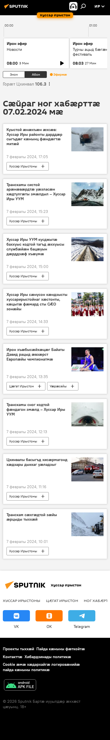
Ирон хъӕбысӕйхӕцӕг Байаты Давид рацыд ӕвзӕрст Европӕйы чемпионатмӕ (35, 354)
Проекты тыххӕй (18, 648)
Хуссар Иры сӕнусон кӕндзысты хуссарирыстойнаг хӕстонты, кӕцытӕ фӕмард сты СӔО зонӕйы (36, 301)
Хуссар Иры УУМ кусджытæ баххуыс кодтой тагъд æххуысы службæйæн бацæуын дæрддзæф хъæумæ (35, 246)
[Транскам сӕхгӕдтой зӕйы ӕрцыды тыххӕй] (87, 524)
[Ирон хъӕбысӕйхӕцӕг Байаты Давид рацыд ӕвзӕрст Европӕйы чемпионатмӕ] (87, 359)
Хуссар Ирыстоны (23, 166)
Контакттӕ (12, 656)
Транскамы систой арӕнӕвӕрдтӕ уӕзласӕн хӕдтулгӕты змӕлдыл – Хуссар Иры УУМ (35, 191)
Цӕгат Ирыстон (21, 386)
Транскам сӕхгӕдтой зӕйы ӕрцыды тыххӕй (31, 517)
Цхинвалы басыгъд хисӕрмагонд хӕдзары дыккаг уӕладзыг (36, 462)
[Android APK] (20, 685)
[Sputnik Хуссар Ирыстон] (17, 8)
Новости (14, 49)
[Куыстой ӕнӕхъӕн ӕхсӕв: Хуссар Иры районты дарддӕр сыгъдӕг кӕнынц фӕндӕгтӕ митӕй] (87, 139)
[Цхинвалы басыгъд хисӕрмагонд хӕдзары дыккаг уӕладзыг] (87, 469)
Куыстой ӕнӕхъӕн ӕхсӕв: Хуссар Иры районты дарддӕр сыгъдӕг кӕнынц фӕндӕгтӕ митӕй (34, 136)
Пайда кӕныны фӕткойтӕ (60, 648)
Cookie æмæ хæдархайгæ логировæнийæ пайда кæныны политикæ (41, 667)
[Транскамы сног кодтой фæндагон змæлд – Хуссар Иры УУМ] (87, 414)
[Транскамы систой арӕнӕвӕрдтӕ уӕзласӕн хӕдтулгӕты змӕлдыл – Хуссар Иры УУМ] (87, 194)
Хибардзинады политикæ (48, 656)
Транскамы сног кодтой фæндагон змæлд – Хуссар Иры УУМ (35, 409)
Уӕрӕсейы (58, 386)
